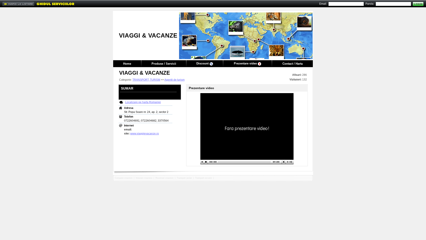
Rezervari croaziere (165, 178)
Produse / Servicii (164, 63)
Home (127, 63)
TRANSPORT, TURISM (146, 79)
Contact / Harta (292, 63)
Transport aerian (184, 178)
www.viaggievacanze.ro (144, 133)
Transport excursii (203, 178)
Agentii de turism (174, 79)
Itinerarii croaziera (144, 178)
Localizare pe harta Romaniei (143, 102)
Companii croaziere (123, 178)
